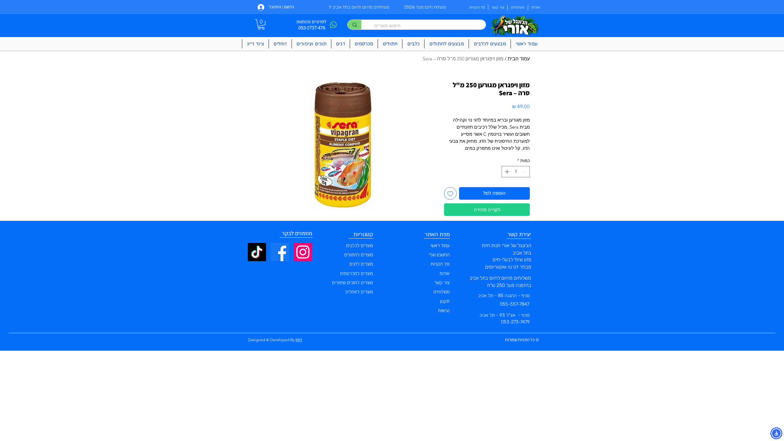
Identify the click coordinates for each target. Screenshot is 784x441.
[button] (261, 24)
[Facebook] (280, 252)
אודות (444, 273)
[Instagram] (303, 252)
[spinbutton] (515, 171)
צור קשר (442, 282)
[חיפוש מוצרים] (354, 24)
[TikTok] (257, 252)
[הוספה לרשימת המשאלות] (450, 193)
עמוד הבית (519, 59)
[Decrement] (525, 171)
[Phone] (333, 25)
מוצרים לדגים (361, 264)
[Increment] (506, 171)
